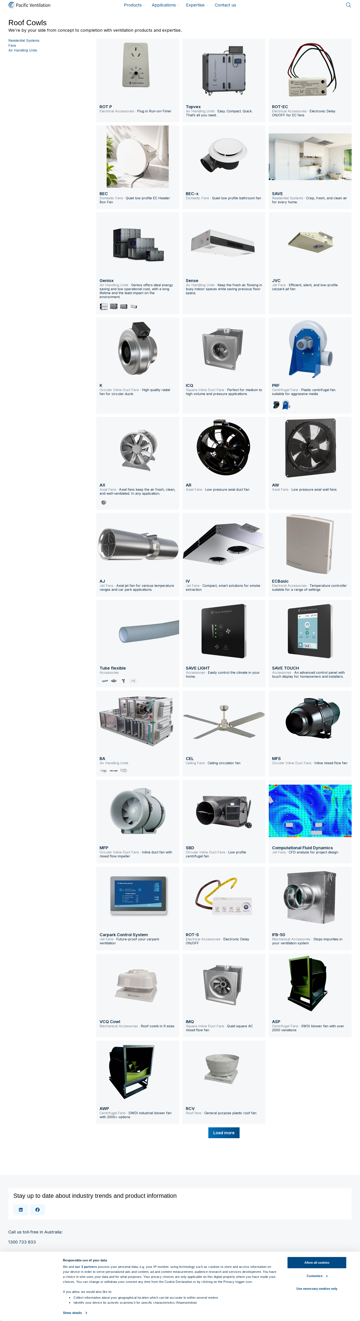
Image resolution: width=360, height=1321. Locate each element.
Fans (12, 46)
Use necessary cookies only (317, 1288)
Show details (72, 1313)
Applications (164, 5)
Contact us (225, 5)
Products (133, 5)
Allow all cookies (316, 1262)
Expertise (195, 5)
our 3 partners (86, 1266)
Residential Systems (23, 41)
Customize (314, 1276)
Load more (224, 1132)
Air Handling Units (22, 50)
